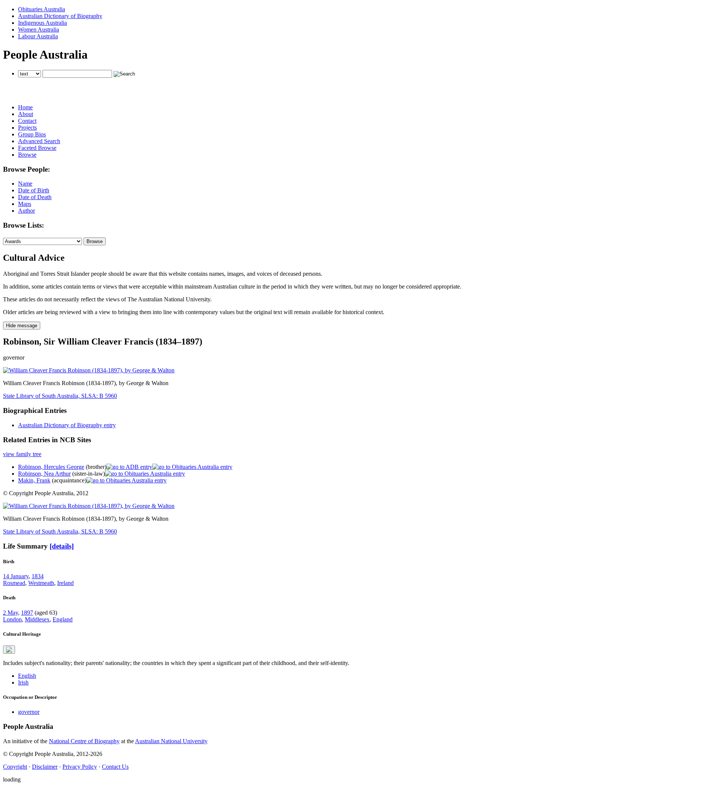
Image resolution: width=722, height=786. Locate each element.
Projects (27, 127)
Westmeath (41, 583)
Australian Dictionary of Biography (60, 16)
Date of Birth (33, 190)
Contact (27, 121)
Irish (23, 682)
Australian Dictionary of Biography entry (67, 425)
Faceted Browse (37, 148)
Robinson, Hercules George (51, 467)
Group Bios (32, 134)
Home (25, 107)
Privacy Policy (79, 766)
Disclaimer (45, 766)
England (63, 619)
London (12, 619)
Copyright (15, 766)
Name (25, 183)
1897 (27, 612)
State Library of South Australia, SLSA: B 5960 (60, 396)
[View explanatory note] (9, 649)
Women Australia (38, 29)
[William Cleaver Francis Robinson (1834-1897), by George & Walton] (88, 370)
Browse (27, 154)
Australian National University (171, 741)
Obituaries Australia (41, 9)
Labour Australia (38, 36)
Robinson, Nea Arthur (44, 473)
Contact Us (115, 766)
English (27, 676)
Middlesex (37, 619)
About (25, 114)
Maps (24, 204)
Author (26, 210)
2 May (10, 612)
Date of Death (35, 197)
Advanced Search (39, 141)
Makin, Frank (34, 480)
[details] (62, 546)
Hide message (21, 325)
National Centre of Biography (84, 741)
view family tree (22, 454)
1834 (38, 576)
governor (28, 712)
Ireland (65, 583)
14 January (16, 576)
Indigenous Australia (42, 23)
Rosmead (14, 583)
